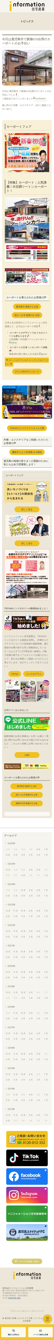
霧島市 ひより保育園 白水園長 (27, 452)
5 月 (15, 855)
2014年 (11, 1088)
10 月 (23, 890)
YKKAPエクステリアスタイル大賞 (27, 428)
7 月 (46, 849)
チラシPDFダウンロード (27, 371)
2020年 (11, 966)
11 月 (15, 911)
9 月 (31, 870)
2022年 (11, 925)
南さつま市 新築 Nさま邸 (27, 315)
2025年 (11, 863)
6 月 (8, 855)
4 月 (23, 855)
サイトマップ (38, 1311)
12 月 (8, 870)
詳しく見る (27, 509)
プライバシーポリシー (20, 1311)
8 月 (38, 849)
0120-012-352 (14, 1298)
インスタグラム (34, 673)
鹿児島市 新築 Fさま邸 (27, 306)
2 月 (38, 855)
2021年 (11, 945)
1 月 (46, 855)
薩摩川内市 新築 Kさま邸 (26, 803)
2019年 (11, 986)
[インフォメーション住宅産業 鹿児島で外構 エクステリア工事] (27, 6)
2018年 (11, 1006)
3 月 (31, 855)
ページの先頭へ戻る (29, 1261)
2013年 (11, 1109)
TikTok (14, 673)
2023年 (11, 904)
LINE (27, 755)
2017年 (11, 1027)
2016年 (11, 1047)
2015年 (11, 1068)
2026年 (11, 843)
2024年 (11, 884)
